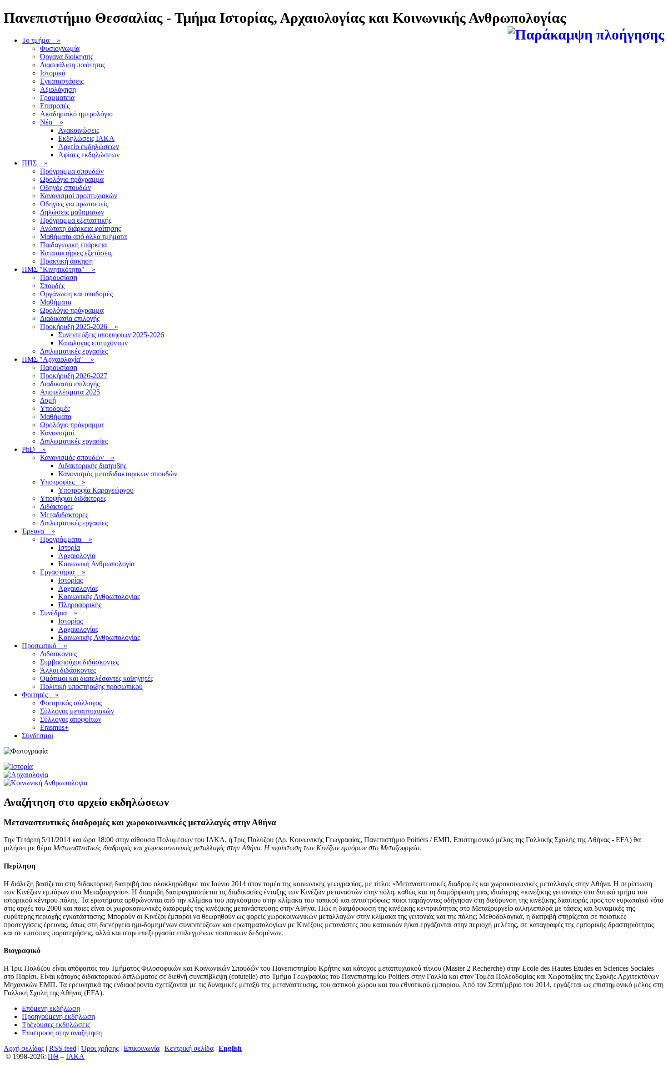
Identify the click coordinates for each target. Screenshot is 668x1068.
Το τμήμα (41, 40)
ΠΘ (53, 1056)
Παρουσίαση (58, 277)
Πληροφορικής (79, 605)
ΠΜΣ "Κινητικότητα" (58, 269)
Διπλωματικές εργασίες (74, 351)
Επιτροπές (55, 106)
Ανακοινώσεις (78, 130)
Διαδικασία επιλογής (70, 318)
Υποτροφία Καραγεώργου (96, 490)
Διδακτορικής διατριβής (92, 465)
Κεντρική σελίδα (189, 1048)
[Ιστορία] (18, 766)
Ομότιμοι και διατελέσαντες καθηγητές (96, 678)
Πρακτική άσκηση (66, 261)
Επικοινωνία (142, 1048)
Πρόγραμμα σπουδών (72, 171)
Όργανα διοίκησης (66, 56)
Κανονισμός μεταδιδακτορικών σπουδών (117, 474)
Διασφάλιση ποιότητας (72, 65)
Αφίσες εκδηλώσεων (89, 155)
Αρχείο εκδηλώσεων (88, 146)
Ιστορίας (70, 580)
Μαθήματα (55, 302)
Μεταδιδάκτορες (64, 515)
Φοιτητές (40, 695)
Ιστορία (69, 547)
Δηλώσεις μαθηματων (72, 212)
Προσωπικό (44, 645)
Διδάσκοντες (58, 654)
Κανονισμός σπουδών (77, 457)
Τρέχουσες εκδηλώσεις (56, 1024)
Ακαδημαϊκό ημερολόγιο (76, 114)
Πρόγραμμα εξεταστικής (75, 220)
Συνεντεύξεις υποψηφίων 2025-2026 (111, 335)
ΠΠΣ (35, 163)
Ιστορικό (52, 73)
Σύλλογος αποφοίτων (70, 719)
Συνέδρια (59, 613)
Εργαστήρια (62, 572)
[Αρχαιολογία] (26, 775)
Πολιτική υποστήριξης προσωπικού (91, 686)
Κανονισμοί (57, 433)
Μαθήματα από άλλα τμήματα (83, 236)
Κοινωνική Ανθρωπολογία (96, 564)
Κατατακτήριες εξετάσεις (76, 253)
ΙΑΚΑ (75, 1056)
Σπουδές (52, 285)
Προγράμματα (66, 539)
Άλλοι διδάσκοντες (68, 670)
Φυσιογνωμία (60, 48)
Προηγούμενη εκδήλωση (58, 1016)
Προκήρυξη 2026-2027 (73, 375)
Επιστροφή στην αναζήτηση (62, 1033)
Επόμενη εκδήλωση (51, 1008)
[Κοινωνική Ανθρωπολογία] (45, 783)
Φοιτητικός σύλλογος (71, 703)
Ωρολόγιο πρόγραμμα (72, 179)
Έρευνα (38, 531)
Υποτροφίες (62, 482)
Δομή (48, 400)
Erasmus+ (54, 727)
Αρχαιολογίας (78, 588)
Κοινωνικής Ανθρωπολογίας (99, 596)
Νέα (51, 122)
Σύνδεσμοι (37, 735)
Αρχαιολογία (76, 555)
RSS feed (62, 1048)
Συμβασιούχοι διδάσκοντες (79, 662)
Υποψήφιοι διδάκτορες (73, 498)
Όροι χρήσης (100, 1048)
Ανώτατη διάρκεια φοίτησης (80, 228)
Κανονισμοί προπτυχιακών (78, 196)
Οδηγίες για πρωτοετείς (74, 204)
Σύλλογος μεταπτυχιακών (77, 711)
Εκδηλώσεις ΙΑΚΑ (86, 138)
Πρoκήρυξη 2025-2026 (79, 326)
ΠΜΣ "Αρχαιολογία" (58, 359)
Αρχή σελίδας (24, 1048)
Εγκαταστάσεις (62, 81)
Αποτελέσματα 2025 (70, 392)
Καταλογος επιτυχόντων (93, 343)
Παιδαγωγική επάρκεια (73, 245)
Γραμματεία (57, 97)
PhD (34, 449)
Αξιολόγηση (58, 89)
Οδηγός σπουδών (65, 187)
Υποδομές (55, 408)
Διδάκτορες (56, 506)
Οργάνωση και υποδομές (76, 294)
